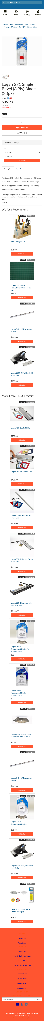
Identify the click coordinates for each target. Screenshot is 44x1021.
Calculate (22, 160)
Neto (29, 1018)
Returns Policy (22, 983)
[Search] (3, 2)
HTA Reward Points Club (22, 966)
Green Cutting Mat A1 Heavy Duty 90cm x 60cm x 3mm (21, 287)
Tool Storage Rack (18, 242)
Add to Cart (23, 127)
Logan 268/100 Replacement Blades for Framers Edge (20, 649)
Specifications (21, 169)
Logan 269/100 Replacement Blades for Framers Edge (20, 692)
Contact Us (22, 961)
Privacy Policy (22, 979)
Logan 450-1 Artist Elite (20, 428)
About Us (22, 951)
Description (8, 169)
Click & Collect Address (22, 956)
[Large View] (5, 77)
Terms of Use (22, 974)
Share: (4, 98)
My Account (22, 938)
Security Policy (22, 988)
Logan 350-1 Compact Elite (21, 472)
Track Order (22, 943)
